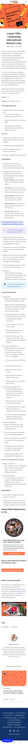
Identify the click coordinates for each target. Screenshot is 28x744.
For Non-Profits (8, 715)
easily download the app (13, 286)
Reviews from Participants (14, 724)
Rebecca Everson (14, 644)
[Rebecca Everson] (14, 637)
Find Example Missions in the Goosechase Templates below (12, 223)
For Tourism (22, 717)
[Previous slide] (1, 686)
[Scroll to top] (20, 742)
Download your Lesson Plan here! (13, 570)
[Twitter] (14, 742)
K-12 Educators (10, 46)
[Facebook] (8, 742)
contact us (20, 593)
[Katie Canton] (4, 673)
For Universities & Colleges (10, 717)
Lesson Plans (14, 627)
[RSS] (17, 731)
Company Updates (7, 727)
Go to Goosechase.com (20, 727)
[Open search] (26, 2)
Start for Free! (7, 740)
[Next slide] (26, 686)
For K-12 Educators (21, 713)
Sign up (19, 591)
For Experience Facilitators (14, 722)
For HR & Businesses (19, 715)
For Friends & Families (8, 713)
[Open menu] (2, 2)
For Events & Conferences (14, 720)
